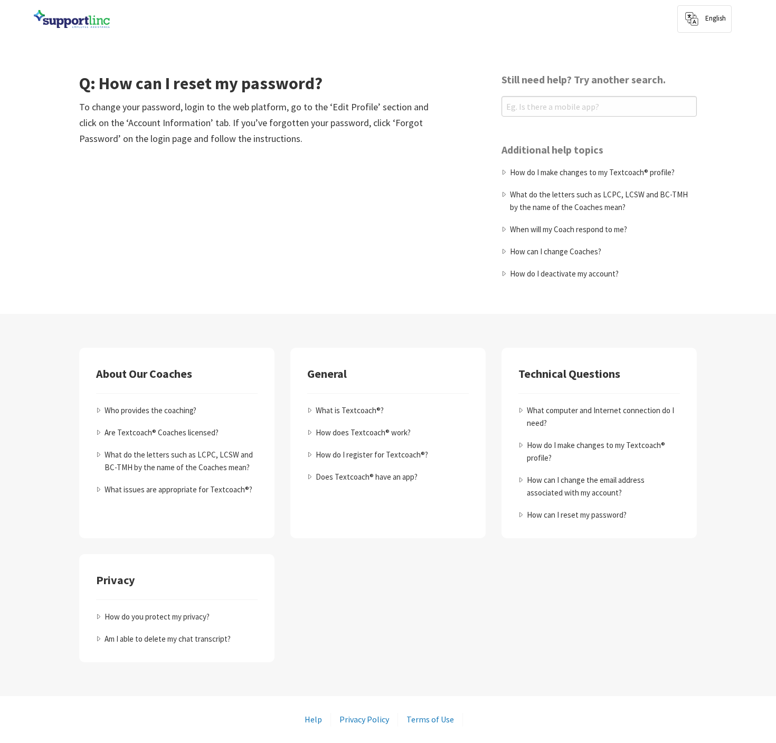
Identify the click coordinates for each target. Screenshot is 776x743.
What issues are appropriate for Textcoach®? (178, 489)
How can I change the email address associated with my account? (586, 486)
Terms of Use (430, 719)
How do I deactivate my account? (564, 274)
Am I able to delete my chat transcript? (168, 639)
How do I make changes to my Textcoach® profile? (592, 172)
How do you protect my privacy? (157, 617)
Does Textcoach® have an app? (367, 477)
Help (313, 719)
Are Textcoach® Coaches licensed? (162, 432)
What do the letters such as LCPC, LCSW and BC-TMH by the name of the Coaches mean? (599, 200)
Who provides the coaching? (150, 410)
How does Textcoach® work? (363, 432)
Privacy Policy (364, 719)
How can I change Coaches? (555, 251)
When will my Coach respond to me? (568, 229)
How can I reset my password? (577, 515)
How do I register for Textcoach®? (372, 455)
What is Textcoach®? (350, 410)
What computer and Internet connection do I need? (600, 416)
